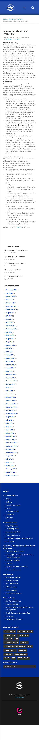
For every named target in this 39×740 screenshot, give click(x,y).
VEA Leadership (9, 598)
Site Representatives (13, 601)
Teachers (9, 563)
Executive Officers (12, 604)
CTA (16, 639)
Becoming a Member (13, 577)
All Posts (12, 19)
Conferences (23, 635)
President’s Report (12, 535)
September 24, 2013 (23, 37)
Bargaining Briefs (12, 525)
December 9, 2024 (10, 253)
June (9, 352)
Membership (8, 574)
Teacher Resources (14, 570)
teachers (8, 654)
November (11, 329)
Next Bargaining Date (12, 270)
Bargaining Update (25, 631)
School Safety (10, 650)
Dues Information (12, 584)
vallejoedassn (9, 37)
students (22, 650)
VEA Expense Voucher (13, 593)
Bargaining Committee (15, 619)
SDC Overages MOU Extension (15, 263)
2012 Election (10, 631)
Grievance (9, 518)
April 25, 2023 (8, 279)
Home (5, 19)
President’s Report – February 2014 (20, 538)
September (11, 309)
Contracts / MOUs (10, 496)
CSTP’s (19, 227)
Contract (20, 19)
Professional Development (15, 646)
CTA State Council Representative (18, 613)
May (9, 300)
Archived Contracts (13, 505)
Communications (10, 522)
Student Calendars (13, 560)
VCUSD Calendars (12, 580)
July (9, 316)
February (10, 326)
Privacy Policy (19, 697)
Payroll (24, 643)
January (10, 296)
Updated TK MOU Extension (14, 257)
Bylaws (8, 499)
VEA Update (10, 541)
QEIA (30, 646)
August (10, 313)
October (10, 384)
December (11, 290)
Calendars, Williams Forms (15, 551)
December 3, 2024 (10, 272)
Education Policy (11, 643)
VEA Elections (23, 658)
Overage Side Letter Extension (15, 250)
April (9, 293)
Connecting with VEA (13, 532)
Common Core (10, 635)
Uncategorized (20, 654)
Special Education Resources (17, 567)
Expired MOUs (13, 511)
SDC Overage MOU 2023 (13, 276)
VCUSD (7, 658)
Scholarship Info (11, 590)
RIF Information (11, 587)
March (10, 335)
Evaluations (10, 514)
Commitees (10, 616)
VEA (13, 658)
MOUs (9, 508)
